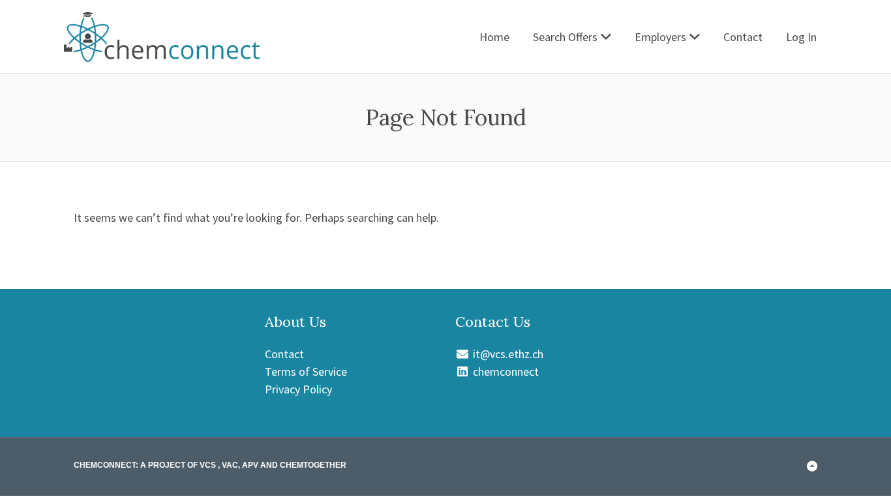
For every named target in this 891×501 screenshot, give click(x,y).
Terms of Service (306, 371)
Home (494, 36)
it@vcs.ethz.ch (506, 353)
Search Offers (565, 36)
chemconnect (504, 371)
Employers (660, 36)
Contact (743, 36)
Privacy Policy (298, 389)
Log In (801, 36)
